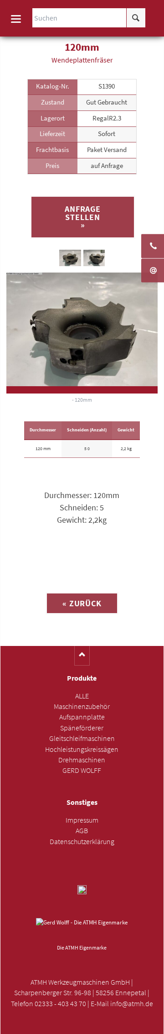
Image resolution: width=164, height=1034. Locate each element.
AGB (82, 830)
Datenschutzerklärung (82, 841)
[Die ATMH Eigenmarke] (82, 929)
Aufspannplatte (82, 717)
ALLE (82, 696)
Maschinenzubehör (82, 706)
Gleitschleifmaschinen (82, 738)
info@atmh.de (131, 1003)
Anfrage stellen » (83, 217)
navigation (16, 19)
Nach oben (82, 656)
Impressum (82, 820)
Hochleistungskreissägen (81, 749)
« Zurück (82, 603)
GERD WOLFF (81, 770)
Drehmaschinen (81, 760)
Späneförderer (81, 728)
